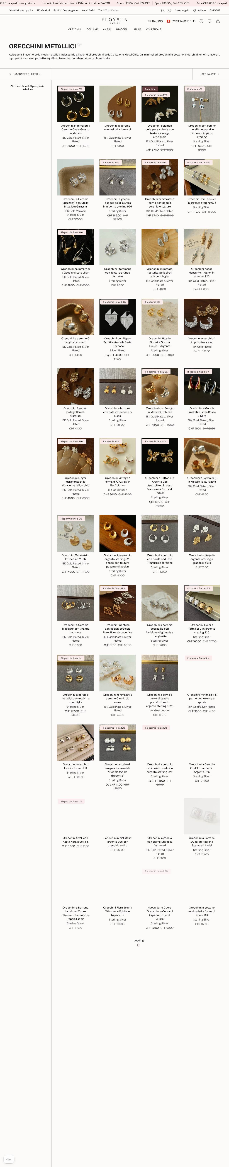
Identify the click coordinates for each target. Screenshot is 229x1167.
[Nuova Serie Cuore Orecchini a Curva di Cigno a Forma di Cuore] (160, 886)
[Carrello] (218, 21)
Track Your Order (108, 10)
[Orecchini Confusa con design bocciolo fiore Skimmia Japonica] (117, 603)
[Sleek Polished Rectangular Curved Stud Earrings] (75, 1025)
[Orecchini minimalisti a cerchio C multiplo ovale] (117, 673)
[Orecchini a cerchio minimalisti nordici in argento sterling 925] (160, 742)
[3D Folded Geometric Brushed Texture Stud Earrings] (202, 1025)
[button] (74, 29)
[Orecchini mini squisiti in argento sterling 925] (202, 177)
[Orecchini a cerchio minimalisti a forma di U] (117, 104)
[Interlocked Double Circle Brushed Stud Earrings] (160, 1025)
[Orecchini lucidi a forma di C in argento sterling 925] (202, 603)
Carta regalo (182, 10)
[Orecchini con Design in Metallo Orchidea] (160, 386)
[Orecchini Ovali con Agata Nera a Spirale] (75, 816)
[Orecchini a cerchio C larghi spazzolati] (75, 317)
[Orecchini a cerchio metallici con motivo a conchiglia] (75, 673)
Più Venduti (43, 10)
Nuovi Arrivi (88, 10)
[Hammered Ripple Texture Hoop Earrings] (75, 955)
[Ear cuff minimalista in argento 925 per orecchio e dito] (117, 816)
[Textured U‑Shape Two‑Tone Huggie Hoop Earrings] (117, 1025)
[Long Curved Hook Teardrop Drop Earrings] (202, 1095)
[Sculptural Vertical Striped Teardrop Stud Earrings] (160, 1095)
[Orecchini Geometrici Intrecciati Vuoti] (75, 533)
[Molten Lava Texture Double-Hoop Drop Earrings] (117, 955)
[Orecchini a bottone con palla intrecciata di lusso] (117, 386)
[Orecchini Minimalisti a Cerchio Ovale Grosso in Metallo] (75, 104)
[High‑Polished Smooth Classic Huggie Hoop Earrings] (202, 955)
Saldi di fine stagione (66, 10)
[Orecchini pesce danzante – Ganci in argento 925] (202, 247)
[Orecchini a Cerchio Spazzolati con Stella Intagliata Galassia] (75, 177)
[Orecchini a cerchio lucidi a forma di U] (75, 742)
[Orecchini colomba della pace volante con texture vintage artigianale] (160, 104)
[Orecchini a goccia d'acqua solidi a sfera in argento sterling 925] (117, 177)
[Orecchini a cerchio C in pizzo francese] (202, 317)
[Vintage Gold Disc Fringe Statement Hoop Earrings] (160, 955)
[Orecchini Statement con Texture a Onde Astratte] (117, 247)
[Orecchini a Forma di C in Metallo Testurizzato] (202, 456)
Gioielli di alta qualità (21, 10)
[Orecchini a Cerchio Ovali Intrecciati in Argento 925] (202, 742)
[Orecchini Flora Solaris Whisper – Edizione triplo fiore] (117, 886)
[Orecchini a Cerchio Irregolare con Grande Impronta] (75, 603)
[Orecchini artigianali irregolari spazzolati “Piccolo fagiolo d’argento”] (117, 742)
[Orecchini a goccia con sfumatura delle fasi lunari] (160, 816)
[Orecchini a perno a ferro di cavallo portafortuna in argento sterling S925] (160, 673)
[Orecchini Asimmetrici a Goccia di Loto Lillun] (75, 247)
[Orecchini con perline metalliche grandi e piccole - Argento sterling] (202, 104)
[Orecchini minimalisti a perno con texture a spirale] (202, 673)
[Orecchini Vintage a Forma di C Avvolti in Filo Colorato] (117, 456)
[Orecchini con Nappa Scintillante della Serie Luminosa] (117, 317)
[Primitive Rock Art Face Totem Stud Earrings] (117, 1095)
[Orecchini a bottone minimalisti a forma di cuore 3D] (202, 886)
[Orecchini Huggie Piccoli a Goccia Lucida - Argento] (160, 317)
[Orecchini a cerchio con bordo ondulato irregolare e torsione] (160, 533)
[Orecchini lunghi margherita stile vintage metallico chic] (75, 456)
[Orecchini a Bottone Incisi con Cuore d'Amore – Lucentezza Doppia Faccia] (75, 886)
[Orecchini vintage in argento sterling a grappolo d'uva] (202, 533)
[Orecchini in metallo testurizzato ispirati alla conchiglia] (160, 247)
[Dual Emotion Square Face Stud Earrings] (75, 1095)
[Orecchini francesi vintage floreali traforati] (75, 386)
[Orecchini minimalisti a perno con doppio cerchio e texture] (160, 177)
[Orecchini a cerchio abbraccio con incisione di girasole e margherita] (160, 603)
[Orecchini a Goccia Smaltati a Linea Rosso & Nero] (202, 386)
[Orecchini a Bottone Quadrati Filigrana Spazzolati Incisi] (202, 816)
